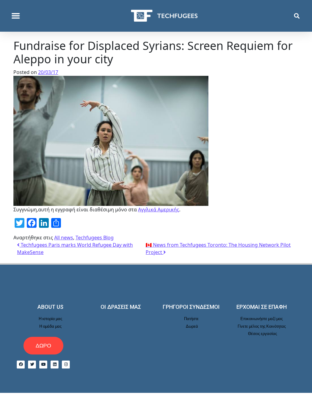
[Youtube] (43, 364)
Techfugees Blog (95, 237)
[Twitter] (32, 364)
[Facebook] (21, 364)
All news (63, 237)
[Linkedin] (54, 364)
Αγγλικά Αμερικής (158, 209)
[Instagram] (66, 364)
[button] (16, 16)
